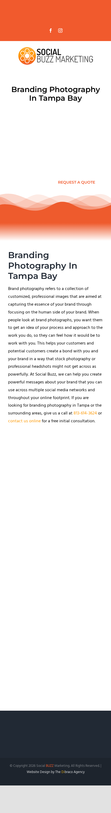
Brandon (50, 653)
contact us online (24, 421)
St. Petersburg (73, 653)
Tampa (34, 653)
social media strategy (38, 607)
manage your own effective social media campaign (55, 634)
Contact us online (25, 552)
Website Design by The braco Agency (56, 772)
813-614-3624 (85, 414)
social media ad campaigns (68, 614)
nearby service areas (60, 677)
